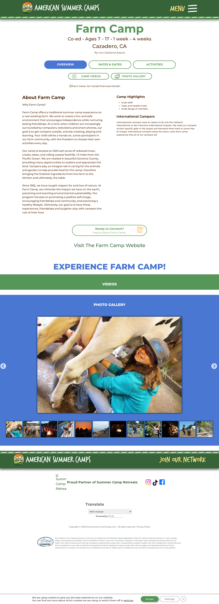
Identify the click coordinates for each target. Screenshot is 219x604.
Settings (169, 599)
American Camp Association (121, 538)
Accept (150, 599)
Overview (65, 64)
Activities (154, 64)
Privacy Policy (143, 527)
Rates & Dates (110, 64)
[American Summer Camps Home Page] (60, 7)
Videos (109, 284)
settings (128, 600)
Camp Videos (91, 76)
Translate (118, 516)
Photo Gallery (134, 76)
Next (212, 364)
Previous (1, 364)
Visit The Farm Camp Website (109, 245)
